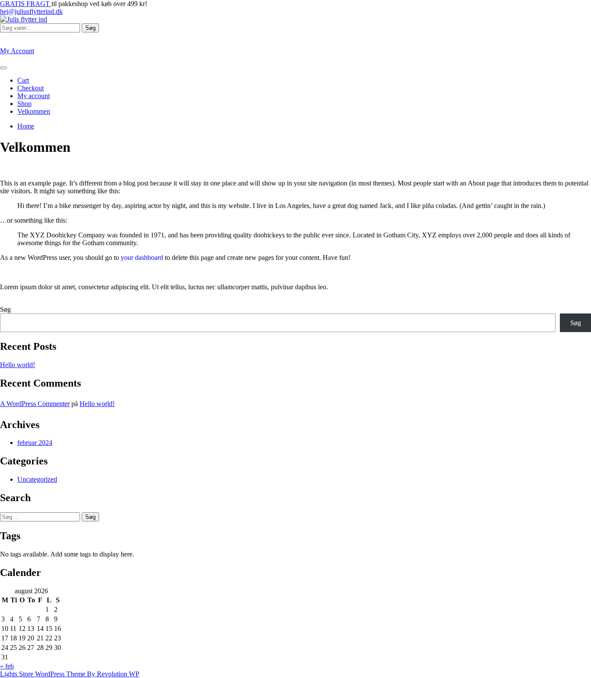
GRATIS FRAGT (25, 3)
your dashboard (142, 257)
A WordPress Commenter (35, 403)
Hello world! (17, 364)
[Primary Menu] (3, 68)
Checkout (30, 88)
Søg (90, 28)
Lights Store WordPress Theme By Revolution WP (69, 674)
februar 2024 (34, 442)
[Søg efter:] (41, 516)
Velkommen (33, 111)
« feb (7, 666)
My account (33, 95)
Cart (23, 80)
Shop (24, 103)
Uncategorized (37, 479)
